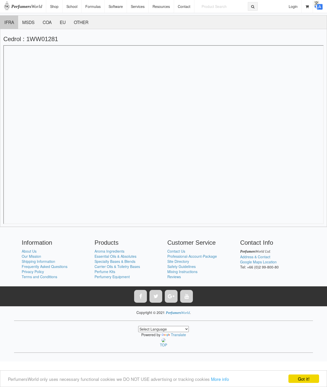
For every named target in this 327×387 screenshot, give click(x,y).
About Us (29, 251)
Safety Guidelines (181, 266)
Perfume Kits (105, 271)
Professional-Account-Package (192, 256)
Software (116, 6)
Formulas (93, 6)
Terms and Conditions (39, 276)
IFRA (9, 22)
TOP (163, 344)
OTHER (81, 22)
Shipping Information (38, 261)
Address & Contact (255, 256)
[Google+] (171, 296)
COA (47, 22)
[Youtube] (186, 296)
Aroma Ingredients (109, 251)
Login (293, 6)
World (26, 6)
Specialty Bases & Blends (115, 261)
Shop (54, 6)
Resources (161, 6)
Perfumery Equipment (112, 276)
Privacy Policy (33, 271)
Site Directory (178, 261)
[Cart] (307, 6)
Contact (184, 6)
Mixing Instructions (182, 271)
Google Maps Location (258, 261)
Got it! (304, 379)
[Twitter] (155, 296)
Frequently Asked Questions (44, 266)
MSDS (28, 22)
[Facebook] (140, 296)
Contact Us (176, 251)
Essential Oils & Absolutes (115, 256)
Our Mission (31, 256)
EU (63, 22)
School (71, 6)
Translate (178, 334)
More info (220, 379)
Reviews (174, 276)
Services (138, 6)
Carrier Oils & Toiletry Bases (117, 266)
